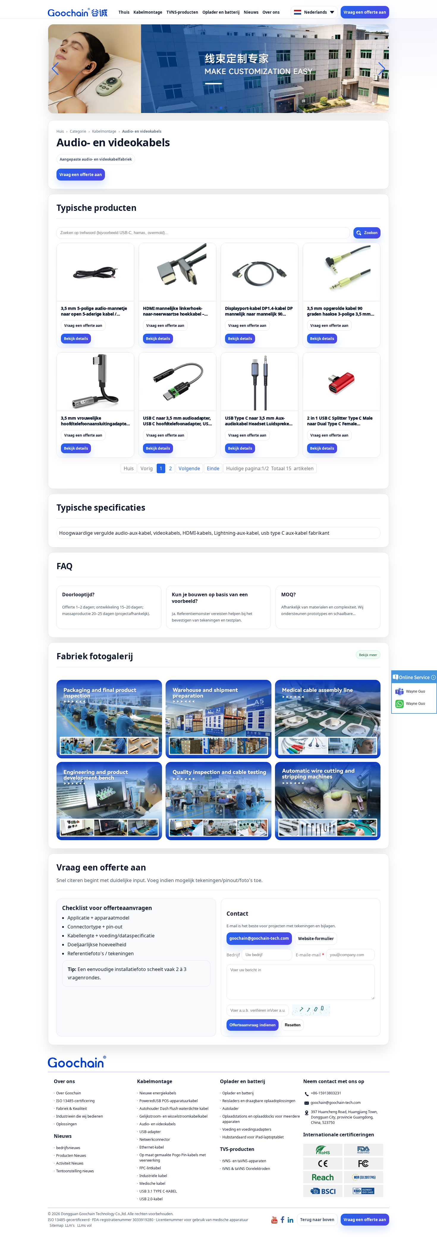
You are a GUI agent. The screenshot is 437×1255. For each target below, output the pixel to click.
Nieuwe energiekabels (157, 1093)
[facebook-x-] (282, 1219)
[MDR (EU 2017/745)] (363, 1177)
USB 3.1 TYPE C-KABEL (158, 1191)
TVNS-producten (182, 12)
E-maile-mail (310, 955)
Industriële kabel (153, 1175)
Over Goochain (68, 1093)
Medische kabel (152, 1183)
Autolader (230, 1108)
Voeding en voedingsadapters (246, 1129)
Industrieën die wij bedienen (79, 1116)
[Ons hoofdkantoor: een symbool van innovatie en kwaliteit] (218, 68)
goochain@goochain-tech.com (259, 938)
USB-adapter (150, 1131)
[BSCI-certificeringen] (322, 1191)
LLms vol (84, 1225)
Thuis (124, 12)
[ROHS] (322, 1150)
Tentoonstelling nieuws (75, 1171)
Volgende (189, 468)
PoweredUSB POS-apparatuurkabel (168, 1100)
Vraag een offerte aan (365, 12)
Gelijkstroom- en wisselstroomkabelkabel (173, 1116)
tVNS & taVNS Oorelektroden (246, 1168)
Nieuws (251, 12)
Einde (213, 468)
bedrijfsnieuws (68, 1147)
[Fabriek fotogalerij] (109, 719)
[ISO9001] (363, 1191)
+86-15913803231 (326, 1093)
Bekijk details (76, 338)
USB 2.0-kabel (151, 1198)
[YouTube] (274, 1219)
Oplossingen (66, 1124)
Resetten (293, 1025)
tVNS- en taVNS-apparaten (244, 1160)
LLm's (70, 1225)
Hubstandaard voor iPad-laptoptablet (253, 1137)
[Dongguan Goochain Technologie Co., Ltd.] (77, 12)
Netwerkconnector (154, 1139)
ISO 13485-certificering (75, 1100)
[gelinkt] (290, 1219)
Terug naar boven (317, 1219)
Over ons (270, 12)
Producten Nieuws (71, 1155)
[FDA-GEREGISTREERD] (363, 1150)
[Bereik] (322, 1177)
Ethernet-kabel (151, 1147)
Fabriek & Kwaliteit (71, 1108)
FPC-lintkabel (150, 1168)
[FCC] (363, 1163)
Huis (60, 131)
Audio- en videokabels (157, 1124)
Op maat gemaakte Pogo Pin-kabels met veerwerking (172, 1157)
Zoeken (371, 232)
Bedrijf (233, 955)
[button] (211, 107)
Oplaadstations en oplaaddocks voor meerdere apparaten (261, 1119)
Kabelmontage (147, 12)
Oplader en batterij (221, 12)
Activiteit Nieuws (70, 1163)
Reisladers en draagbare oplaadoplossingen (258, 1100)
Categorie (78, 131)
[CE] (322, 1163)
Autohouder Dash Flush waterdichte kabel (173, 1108)
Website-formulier (316, 938)
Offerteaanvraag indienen (252, 1025)
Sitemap (56, 1225)
